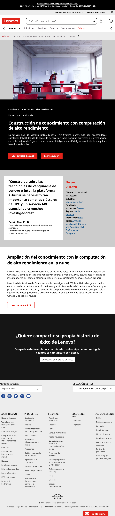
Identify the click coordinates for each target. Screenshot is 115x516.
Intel (80, 218)
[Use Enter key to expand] (106, 21)
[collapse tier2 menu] (78, 36)
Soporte (52, 424)
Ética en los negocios (10, 469)
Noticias (4, 461)
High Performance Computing (75, 230)
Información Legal (9, 431)
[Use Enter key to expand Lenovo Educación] (106, 12)
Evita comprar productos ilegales (103, 457)
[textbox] (94, 388)
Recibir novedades (56, 437)
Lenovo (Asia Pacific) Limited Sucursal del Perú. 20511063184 (77, 507)
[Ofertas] (10, 36)
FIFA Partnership (8, 477)
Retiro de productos (33, 470)
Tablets (28, 424)
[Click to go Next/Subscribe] (37, 389)
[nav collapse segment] (111, 28)
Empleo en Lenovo (9, 465)
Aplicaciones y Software (31, 461)
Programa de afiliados (54, 454)
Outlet (27, 474)
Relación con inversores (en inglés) (7, 454)
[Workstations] (66, 36)
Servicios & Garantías (33, 466)
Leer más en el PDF (21, 305)
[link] (111, 21)
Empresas (77, 424)
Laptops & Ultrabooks (29, 419)
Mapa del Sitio (21, 507)
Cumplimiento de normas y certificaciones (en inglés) (56, 445)
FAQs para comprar (104, 422)
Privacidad (10, 507)
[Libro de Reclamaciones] (57, 496)
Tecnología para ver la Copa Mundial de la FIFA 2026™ (57, 462)
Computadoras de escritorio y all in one (33, 430)
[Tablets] (76, 36)
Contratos (5, 447)
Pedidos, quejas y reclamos (103, 443)
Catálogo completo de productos (33, 454)
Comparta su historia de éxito (57, 359)
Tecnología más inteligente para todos (8, 425)
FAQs (98, 418)
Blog (51, 475)
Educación (77, 420)
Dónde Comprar (103, 430)
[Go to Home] (11, 21)
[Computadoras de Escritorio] (51, 36)
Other (80, 202)
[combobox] (59, 21)
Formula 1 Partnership (6, 482)
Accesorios (29, 449)
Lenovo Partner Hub (57, 432)
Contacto (100, 426)
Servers (80, 208)
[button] (112, 12)
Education (71, 202)
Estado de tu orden (104, 438)
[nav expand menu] (4, 28)
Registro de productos (53, 419)
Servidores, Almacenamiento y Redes (33, 442)
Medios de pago (103, 434)
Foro (51, 428)
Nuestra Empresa (8, 418)
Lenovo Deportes (8, 473)
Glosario (52, 480)
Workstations (30, 435)
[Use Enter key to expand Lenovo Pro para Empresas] (82, 12)
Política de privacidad (100, 450)
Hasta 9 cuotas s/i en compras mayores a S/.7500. (57, 4)
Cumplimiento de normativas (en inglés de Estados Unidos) (8, 439)
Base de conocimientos (55, 485)
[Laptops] (21, 36)
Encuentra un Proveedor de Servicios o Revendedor (30, 482)
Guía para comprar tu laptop (56, 470)
